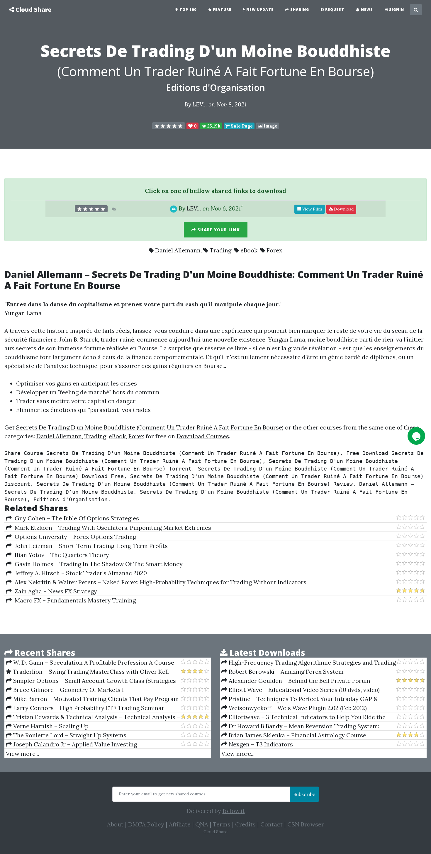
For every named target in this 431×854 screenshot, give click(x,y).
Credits (245, 824)
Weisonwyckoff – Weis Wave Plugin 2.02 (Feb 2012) (297, 708)
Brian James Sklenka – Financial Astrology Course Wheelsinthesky (293, 735)
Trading (220, 250)
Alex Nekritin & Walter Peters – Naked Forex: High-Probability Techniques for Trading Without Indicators (159, 582)
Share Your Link (218, 229)
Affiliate (180, 824)
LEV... (199, 104)
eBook (248, 250)
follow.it (234, 810)
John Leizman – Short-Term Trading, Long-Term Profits (90, 545)
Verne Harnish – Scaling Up (50, 726)
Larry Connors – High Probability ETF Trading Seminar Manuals (85, 708)
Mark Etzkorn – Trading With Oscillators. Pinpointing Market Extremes (111, 527)
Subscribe (304, 794)
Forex (274, 250)
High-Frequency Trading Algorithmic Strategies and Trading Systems (308, 662)
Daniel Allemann (178, 250)
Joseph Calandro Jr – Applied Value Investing (74, 744)
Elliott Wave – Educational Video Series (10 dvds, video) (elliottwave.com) (300, 690)
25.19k (213, 126)
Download (343, 209)
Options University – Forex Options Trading (74, 536)
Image (269, 126)
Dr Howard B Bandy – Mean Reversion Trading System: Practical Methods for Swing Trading (300, 726)
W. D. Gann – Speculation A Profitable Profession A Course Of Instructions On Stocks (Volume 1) (90, 662)
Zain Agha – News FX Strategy (54, 591)
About (115, 824)
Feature (221, 9)
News (366, 9)
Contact (271, 824)
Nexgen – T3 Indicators (260, 744)
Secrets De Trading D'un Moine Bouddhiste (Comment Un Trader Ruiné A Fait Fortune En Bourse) (150, 427)
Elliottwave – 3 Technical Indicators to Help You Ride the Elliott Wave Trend (303, 717)
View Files (311, 209)
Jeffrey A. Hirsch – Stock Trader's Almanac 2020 (79, 573)
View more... (22, 753)
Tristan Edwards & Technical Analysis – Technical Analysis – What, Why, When (93, 717)
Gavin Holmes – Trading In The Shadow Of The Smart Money (97, 564)
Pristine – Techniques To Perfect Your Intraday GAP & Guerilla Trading (299, 699)
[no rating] (168, 125)
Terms (221, 824)
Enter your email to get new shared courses (162, 794)
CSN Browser (305, 824)
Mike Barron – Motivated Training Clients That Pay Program (95, 698)
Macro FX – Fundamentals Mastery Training (74, 600)
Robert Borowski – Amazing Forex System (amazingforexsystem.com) (282, 671)
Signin (396, 9)
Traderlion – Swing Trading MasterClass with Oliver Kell (90, 671)
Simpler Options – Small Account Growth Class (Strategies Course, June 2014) (91, 681)
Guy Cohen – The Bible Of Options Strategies (75, 518)
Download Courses (203, 436)
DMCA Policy (146, 824)
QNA (201, 824)
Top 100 (187, 9)
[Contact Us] (416, 436)
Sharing (299, 9)
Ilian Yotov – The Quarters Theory (60, 554)
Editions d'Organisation (215, 88)
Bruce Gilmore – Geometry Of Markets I (68, 689)
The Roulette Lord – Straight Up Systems (69, 735)
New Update (259, 9)
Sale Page (241, 126)
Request (334, 9)
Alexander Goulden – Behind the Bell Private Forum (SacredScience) (295, 681)
